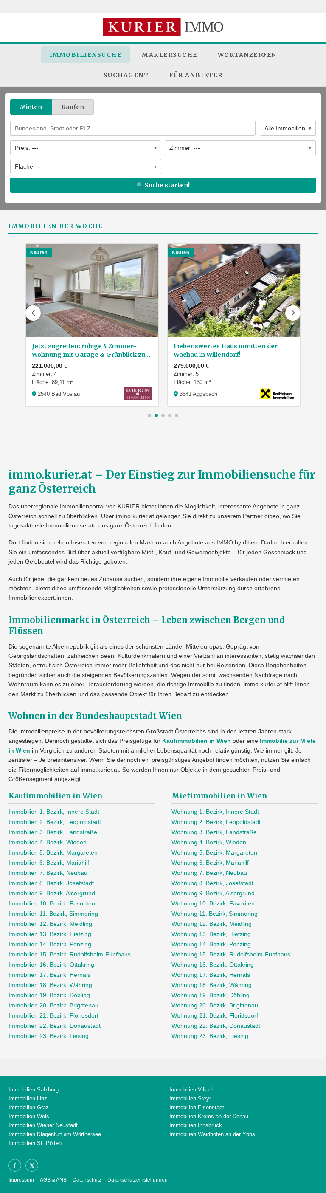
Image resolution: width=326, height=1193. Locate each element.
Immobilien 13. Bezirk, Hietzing (49, 934)
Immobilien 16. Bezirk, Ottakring (51, 964)
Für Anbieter (195, 75)
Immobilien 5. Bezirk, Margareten (53, 852)
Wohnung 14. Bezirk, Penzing (211, 944)
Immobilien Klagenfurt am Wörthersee (54, 1134)
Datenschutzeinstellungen (137, 1180)
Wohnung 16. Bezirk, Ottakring (212, 964)
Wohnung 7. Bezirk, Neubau (209, 872)
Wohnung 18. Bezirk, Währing (211, 984)
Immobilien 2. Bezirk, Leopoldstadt (54, 821)
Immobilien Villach (191, 1089)
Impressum (21, 1180)
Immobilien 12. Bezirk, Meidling (50, 923)
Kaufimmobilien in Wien (196, 740)
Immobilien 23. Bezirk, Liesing (48, 1035)
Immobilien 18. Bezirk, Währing (50, 984)
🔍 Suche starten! (163, 185)
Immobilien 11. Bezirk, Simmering (53, 913)
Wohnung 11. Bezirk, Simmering (214, 913)
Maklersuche (169, 55)
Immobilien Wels (28, 1116)
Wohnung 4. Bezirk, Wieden (208, 842)
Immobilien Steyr (190, 1098)
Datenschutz (87, 1180)
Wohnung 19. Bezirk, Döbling (210, 995)
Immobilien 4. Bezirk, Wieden (47, 842)
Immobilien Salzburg (33, 1089)
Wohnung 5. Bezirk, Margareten (214, 852)
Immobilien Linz (27, 1098)
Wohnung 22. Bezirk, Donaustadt (215, 1025)
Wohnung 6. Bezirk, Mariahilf (210, 862)
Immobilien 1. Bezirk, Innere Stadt (53, 811)
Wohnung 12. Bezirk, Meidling (211, 923)
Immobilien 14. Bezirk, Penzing (49, 944)
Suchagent (126, 75)
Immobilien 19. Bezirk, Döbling (49, 995)
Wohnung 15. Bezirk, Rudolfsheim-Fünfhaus (230, 954)
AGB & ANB (53, 1180)
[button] (33, 313)
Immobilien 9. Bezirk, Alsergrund (51, 893)
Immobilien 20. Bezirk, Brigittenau (53, 1005)
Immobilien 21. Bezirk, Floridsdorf (53, 1015)
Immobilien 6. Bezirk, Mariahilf (48, 862)
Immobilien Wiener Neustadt (43, 1125)
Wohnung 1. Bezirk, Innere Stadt (215, 811)
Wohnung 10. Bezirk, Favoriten (213, 903)
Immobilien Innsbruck (195, 1125)
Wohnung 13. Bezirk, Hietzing (211, 934)
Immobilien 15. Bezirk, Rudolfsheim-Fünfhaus (69, 954)
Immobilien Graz (28, 1107)
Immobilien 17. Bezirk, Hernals (49, 974)
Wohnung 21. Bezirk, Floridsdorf (214, 1015)
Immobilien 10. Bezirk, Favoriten (51, 903)
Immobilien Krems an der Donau (208, 1116)
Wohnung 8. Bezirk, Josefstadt (212, 883)
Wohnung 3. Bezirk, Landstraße (214, 832)
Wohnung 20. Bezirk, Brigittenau (214, 1005)
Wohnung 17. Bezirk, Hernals (210, 974)
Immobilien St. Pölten (35, 1143)
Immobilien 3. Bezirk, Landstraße (52, 832)
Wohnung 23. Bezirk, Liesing (209, 1035)
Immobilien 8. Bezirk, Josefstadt (51, 883)
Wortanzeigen (247, 55)
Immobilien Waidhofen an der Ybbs (212, 1134)
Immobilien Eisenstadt (196, 1107)
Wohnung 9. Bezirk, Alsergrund (213, 893)
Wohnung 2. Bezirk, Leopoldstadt (216, 821)
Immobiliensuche (86, 55)
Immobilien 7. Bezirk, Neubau (47, 872)
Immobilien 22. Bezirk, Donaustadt (54, 1025)
